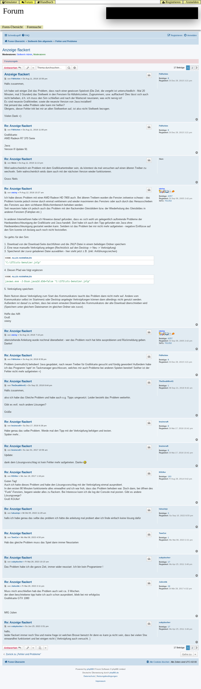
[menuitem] (25, 35)
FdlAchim (163, 74)
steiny (162, 189)
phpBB (90, 669)
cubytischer (164, 557)
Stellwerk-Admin (24, 54)
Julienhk (163, 582)
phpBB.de (114, 673)
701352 (168, 201)
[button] (197, 67)
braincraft (163, 422)
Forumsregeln (11, 61)
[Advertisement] (152, 13)
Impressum (100, 681)
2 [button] (192, 68)
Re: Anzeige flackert (18, 125)
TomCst (162, 533)
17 (169, 562)
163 (169, 476)
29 (169, 586)
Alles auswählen (22, 258)
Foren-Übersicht (12, 27)
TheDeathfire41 (166, 381)
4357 (170, 196)
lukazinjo (163, 509)
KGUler (162, 472)
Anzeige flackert (16, 50)
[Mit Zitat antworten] (149, 75)
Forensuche (34, 27)
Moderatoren (39, 54)
